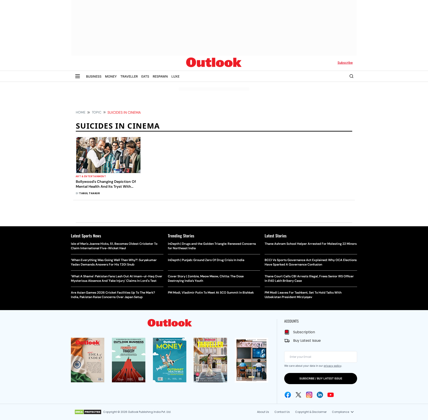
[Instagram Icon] (309, 394)
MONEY (111, 76)
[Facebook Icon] (287, 394)
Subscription (304, 332)
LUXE (175, 76)
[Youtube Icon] (330, 394)
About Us (263, 412)
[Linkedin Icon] (319, 394)
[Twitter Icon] (298, 394)
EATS (145, 76)
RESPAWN (160, 76)
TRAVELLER (129, 76)
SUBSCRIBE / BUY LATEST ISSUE (320, 378)
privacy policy (332, 365)
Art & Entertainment (91, 176)
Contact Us (282, 412)
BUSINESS (93, 76)
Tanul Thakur (89, 193)
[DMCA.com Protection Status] (87, 412)
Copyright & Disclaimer (311, 412)
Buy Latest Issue (307, 340)
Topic (96, 112)
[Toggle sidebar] (77, 76)
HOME (80, 112)
